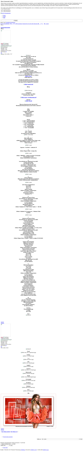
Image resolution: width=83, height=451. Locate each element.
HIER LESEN (28, 76)
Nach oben (5, 447)
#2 (1, 346)
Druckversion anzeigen (8, 436)
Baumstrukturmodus (5, 27)
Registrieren (12, 22)
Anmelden (8, 22)
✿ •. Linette (46, 23)
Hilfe (4, 17)
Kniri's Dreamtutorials (5, 23)
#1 (1, 52)
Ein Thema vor (14, 431)
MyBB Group (46, 449)
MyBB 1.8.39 (34, 449)
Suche (4, 16)
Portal (4, 15)
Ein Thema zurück (6, 431)
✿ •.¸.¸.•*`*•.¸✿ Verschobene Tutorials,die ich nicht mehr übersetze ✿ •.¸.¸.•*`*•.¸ (26, 23)
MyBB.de (23, 449)
